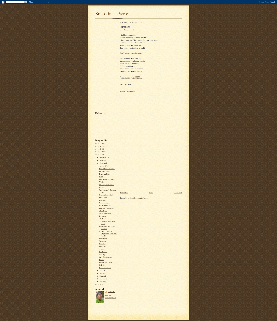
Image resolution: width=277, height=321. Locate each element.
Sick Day (102, 265)
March (102, 276)
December (103, 157)
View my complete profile (110, 296)
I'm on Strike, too (105, 205)
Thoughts (102, 241)
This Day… (103, 211)
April (101, 273)
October (102, 163)
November (103, 160)
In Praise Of (103, 238)
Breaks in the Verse (111, 13)
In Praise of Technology (107, 179)
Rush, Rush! (103, 197)
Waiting (101, 182)
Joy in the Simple (105, 213)
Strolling (102, 254)
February (103, 279)
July (101, 270)
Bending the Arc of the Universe (107, 227)
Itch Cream (103, 252)
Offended (102, 244)
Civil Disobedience (105, 257)
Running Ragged (105, 171)
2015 (100, 143)
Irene (101, 176)
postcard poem (137, 78)
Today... (102, 249)
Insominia (102, 246)
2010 (100, 284)
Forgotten (102, 216)
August (102, 166)
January (102, 281)
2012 (100, 152)
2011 (100, 155)
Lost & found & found (107, 168)
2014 (100, 146)
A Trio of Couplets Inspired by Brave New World (108, 233)
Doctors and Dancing (106, 262)
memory (127, 78)
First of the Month (105, 268)
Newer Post (124, 192)
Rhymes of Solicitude (106, 208)
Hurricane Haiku (104, 174)
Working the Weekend (106, 185)
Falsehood (102, 200)
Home (151, 192)
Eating (101, 260)
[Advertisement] (106, 66)
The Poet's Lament (105, 219)
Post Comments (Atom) (139, 198)
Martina (111, 292)
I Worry (102, 187)
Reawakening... (104, 203)
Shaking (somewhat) (106, 195)
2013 (100, 149)
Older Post (178, 192)
